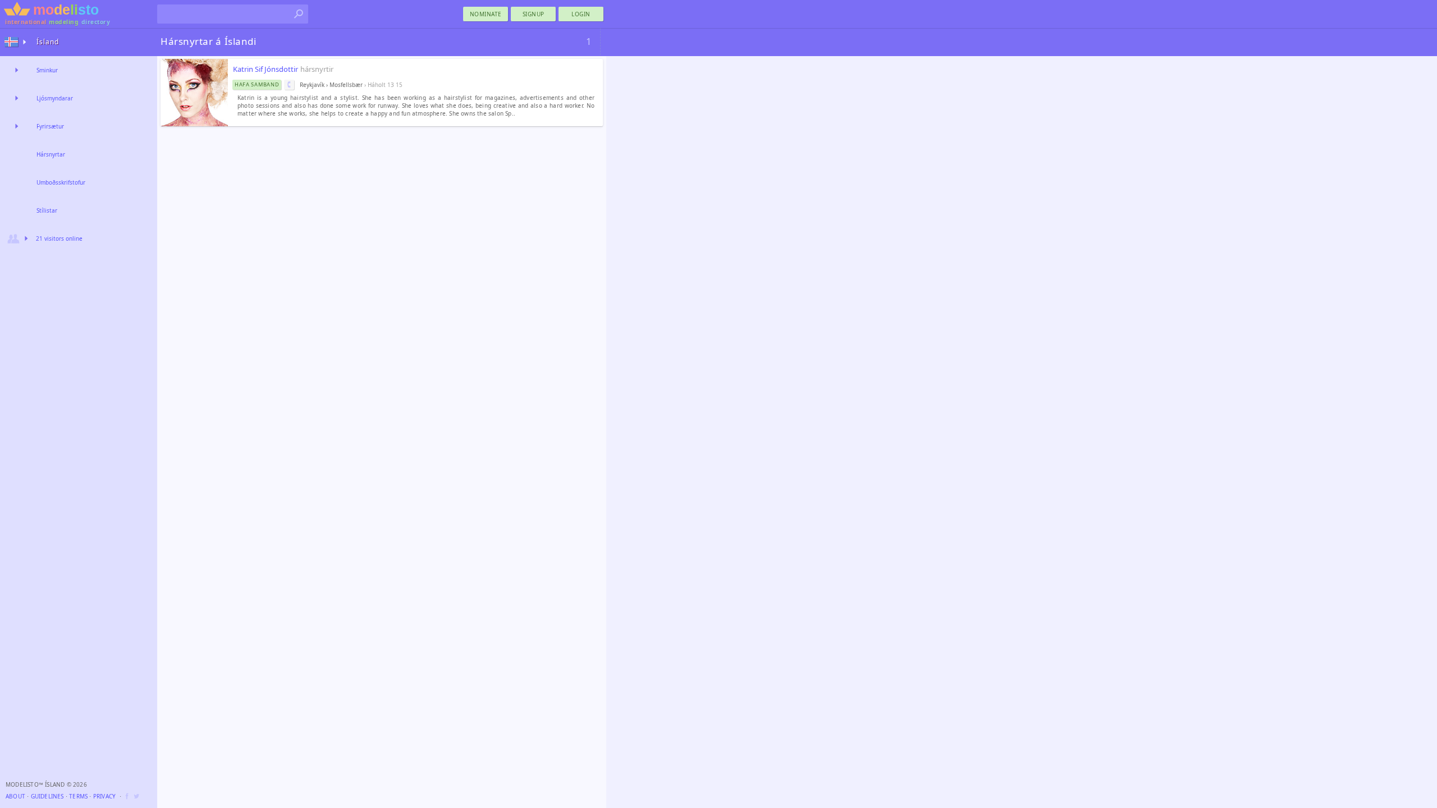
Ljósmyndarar (54, 98)
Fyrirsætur (50, 126)
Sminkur (47, 70)
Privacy (104, 796)
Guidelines (47, 796)
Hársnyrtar (50, 154)
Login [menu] (581, 14)
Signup (533, 14)
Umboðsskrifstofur (60, 182)
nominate (486, 14)
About (15, 796)
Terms (78, 796)
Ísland (47, 42)
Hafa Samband (257, 84)
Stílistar (46, 210)
